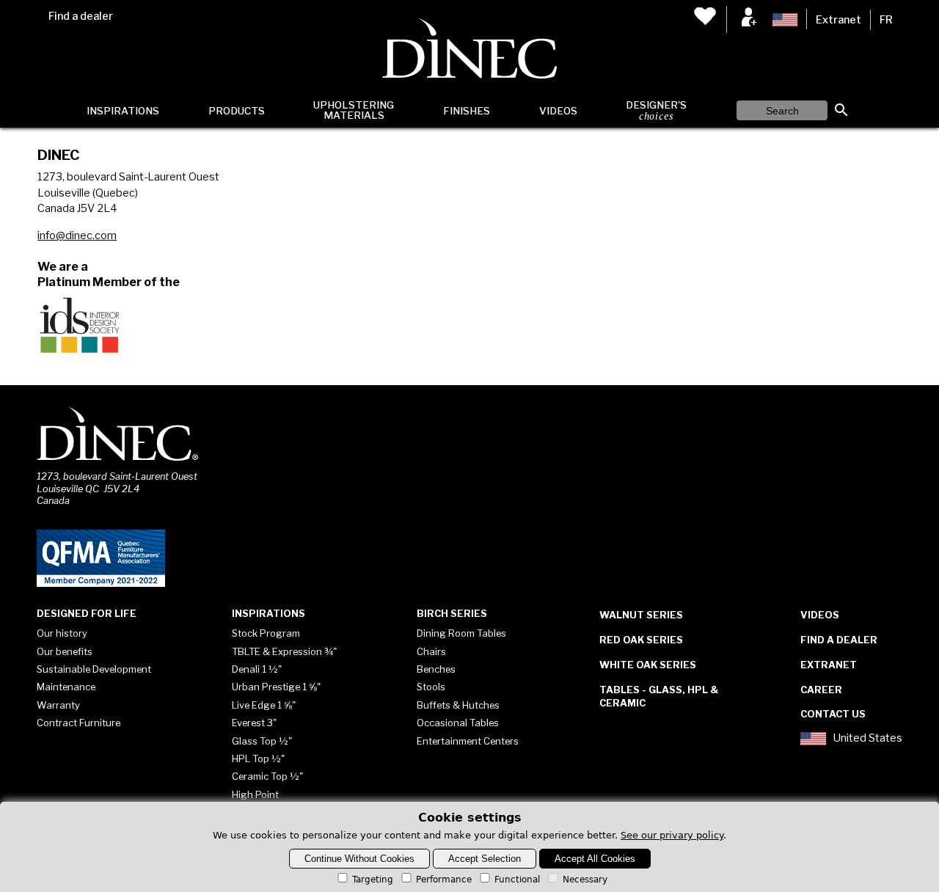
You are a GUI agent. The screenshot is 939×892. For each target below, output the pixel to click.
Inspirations (123, 111)
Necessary (585, 879)
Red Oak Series (641, 640)
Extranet (838, 19)
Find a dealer (80, 16)
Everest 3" (254, 722)
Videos (558, 111)
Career (821, 689)
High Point (255, 794)
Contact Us (833, 714)
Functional (517, 879)
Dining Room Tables (461, 633)
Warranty (58, 705)
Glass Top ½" (262, 741)
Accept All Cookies (595, 858)
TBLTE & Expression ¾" (284, 651)
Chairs (431, 651)
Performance (444, 879)
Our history (62, 633)
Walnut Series (641, 615)
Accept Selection (484, 858)
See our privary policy (672, 835)
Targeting (372, 879)
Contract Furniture (78, 722)
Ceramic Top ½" (267, 776)
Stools (431, 686)
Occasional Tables (458, 722)
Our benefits (64, 651)
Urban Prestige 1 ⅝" (276, 686)
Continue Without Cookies (359, 858)
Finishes (466, 111)
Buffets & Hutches (458, 705)
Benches (436, 669)
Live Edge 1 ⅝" (264, 705)
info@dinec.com (77, 235)
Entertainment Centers (468, 741)
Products (236, 111)
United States (867, 738)
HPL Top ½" (258, 758)
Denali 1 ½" (257, 669)
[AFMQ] (101, 584)
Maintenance (66, 686)
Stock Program (266, 633)
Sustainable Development (94, 669)
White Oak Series (647, 664)
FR (886, 19)
